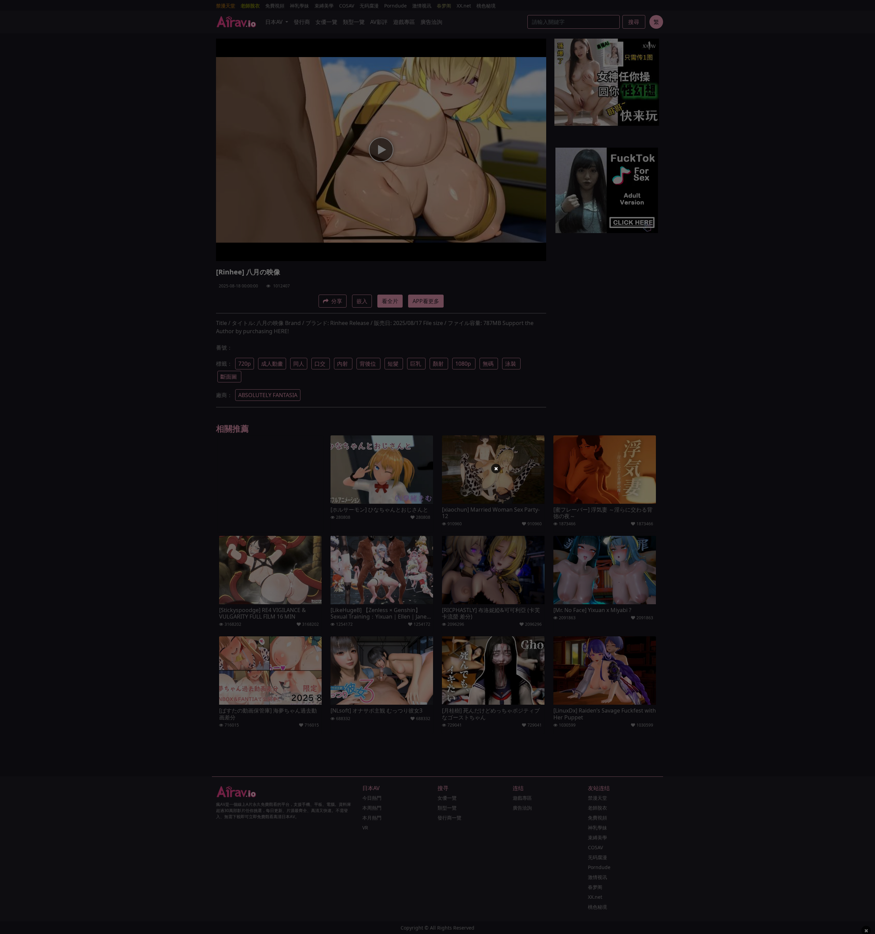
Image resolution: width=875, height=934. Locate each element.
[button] (496, 468)
